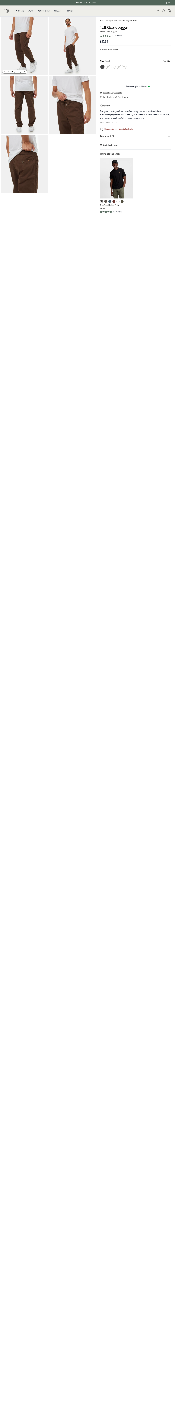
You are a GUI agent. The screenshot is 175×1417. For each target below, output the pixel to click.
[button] (135, 36)
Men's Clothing (105, 21)
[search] (163, 10)
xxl (124, 67)
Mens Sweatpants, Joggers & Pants (124, 21)
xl (119, 67)
